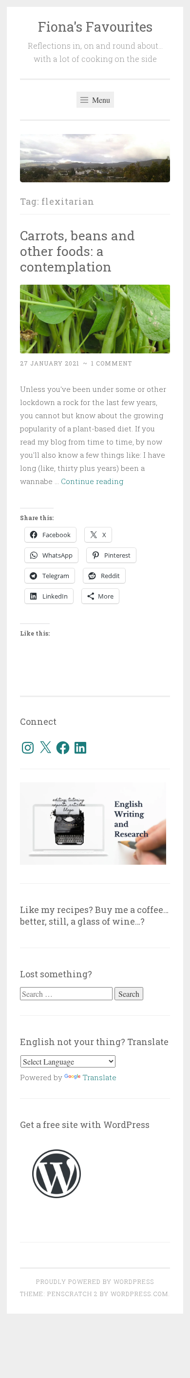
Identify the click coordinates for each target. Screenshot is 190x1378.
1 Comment (111, 363)
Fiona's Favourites (95, 26)
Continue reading (92, 481)
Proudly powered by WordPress (95, 1281)
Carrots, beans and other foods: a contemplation (77, 251)
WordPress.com (139, 1294)
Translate (99, 1077)
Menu (100, 100)
